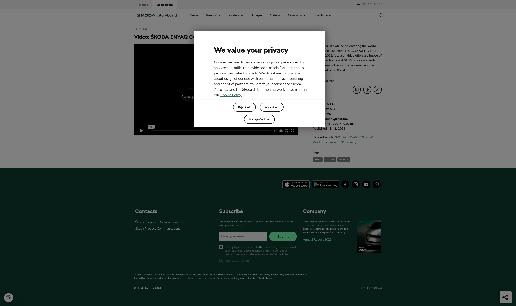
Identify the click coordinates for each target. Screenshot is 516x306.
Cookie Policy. (231, 95)
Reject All (244, 107)
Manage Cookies (259, 119)
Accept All (271, 107)
